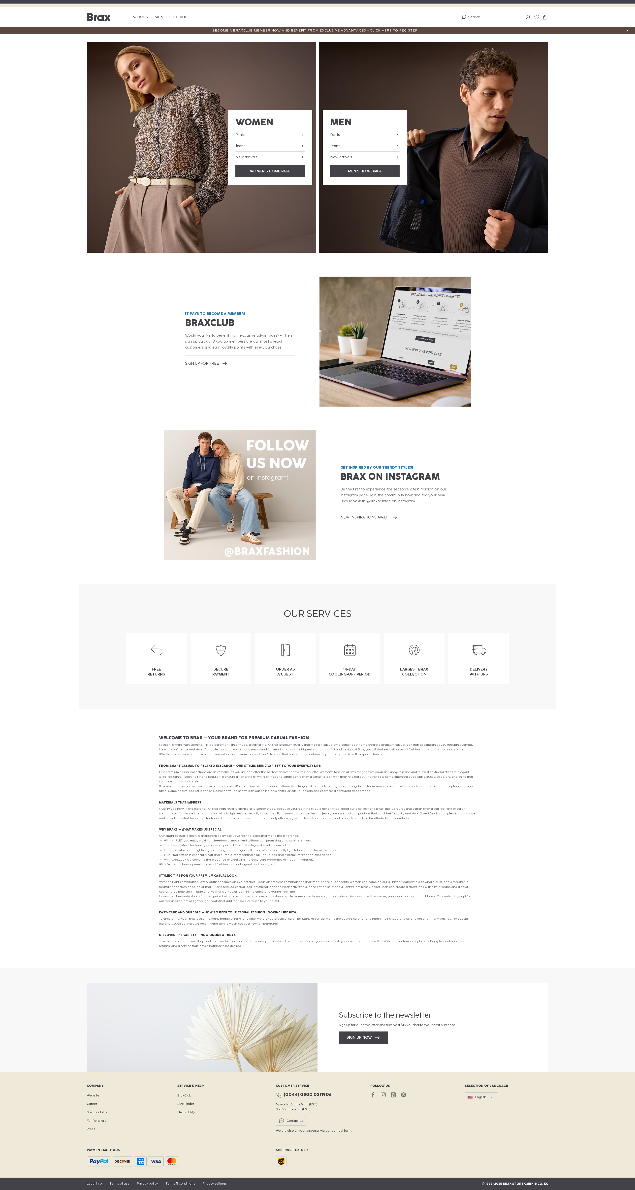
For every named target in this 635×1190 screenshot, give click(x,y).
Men (159, 17)
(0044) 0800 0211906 (308, 1094)
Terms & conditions (180, 1183)
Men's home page (365, 171)
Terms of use (119, 1183)
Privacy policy (147, 1183)
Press (91, 1129)
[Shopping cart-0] (545, 17)
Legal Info (94, 1183)
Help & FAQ (186, 1112)
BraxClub (184, 1095)
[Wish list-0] (537, 17)
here (387, 30)
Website (93, 1095)
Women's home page (270, 171)
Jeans (240, 146)
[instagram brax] (383, 1094)
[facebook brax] (373, 1094)
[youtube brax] (393, 1094)
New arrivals (246, 157)
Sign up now (359, 1037)
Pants (240, 134)
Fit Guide (178, 17)
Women (141, 17)
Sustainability (97, 1112)
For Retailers (96, 1120)
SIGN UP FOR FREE (202, 363)
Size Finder (185, 1103)
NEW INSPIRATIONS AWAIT (364, 517)
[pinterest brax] (403, 1094)
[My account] (528, 17)
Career (92, 1103)
